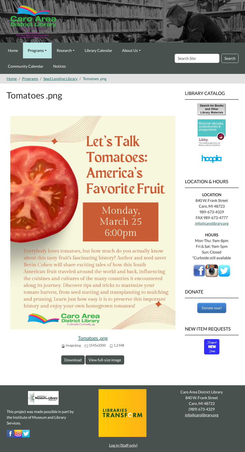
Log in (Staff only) (123, 445)
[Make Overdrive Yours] (212, 133)
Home (13, 50)
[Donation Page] (212, 308)
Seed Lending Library (60, 78)
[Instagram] (18, 433)
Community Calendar (25, 66)
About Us (130, 50)
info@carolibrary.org (211, 223)
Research (64, 50)
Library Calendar (98, 50)
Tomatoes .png (93, 338)
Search (229, 58)
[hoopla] (211, 158)
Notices (59, 66)
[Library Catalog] (211, 109)
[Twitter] (26, 433)
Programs (36, 50)
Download (73, 360)
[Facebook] (199, 270)
